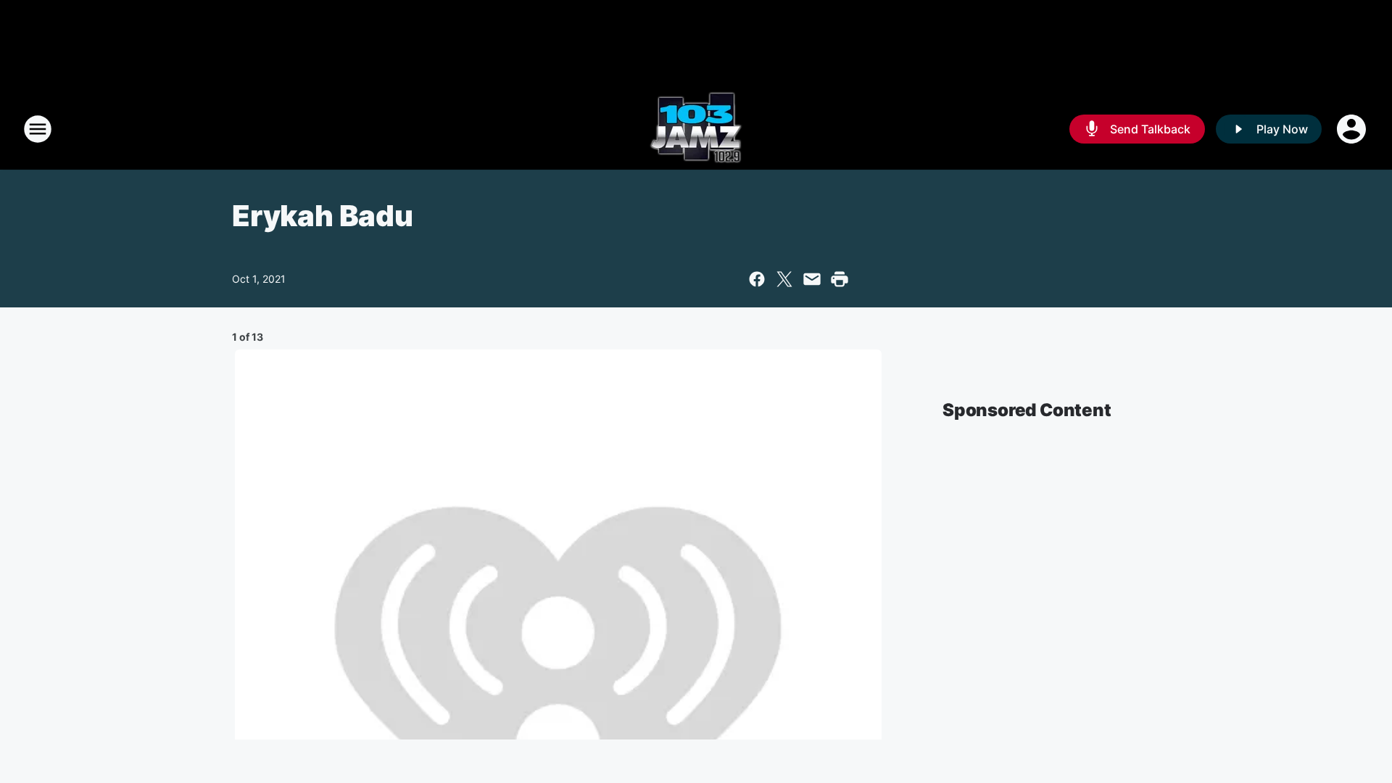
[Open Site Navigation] (37, 129)
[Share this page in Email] (812, 279)
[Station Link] (696, 129)
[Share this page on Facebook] (757, 279)
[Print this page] (839, 279)
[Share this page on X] (784, 279)
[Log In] (1353, 129)
